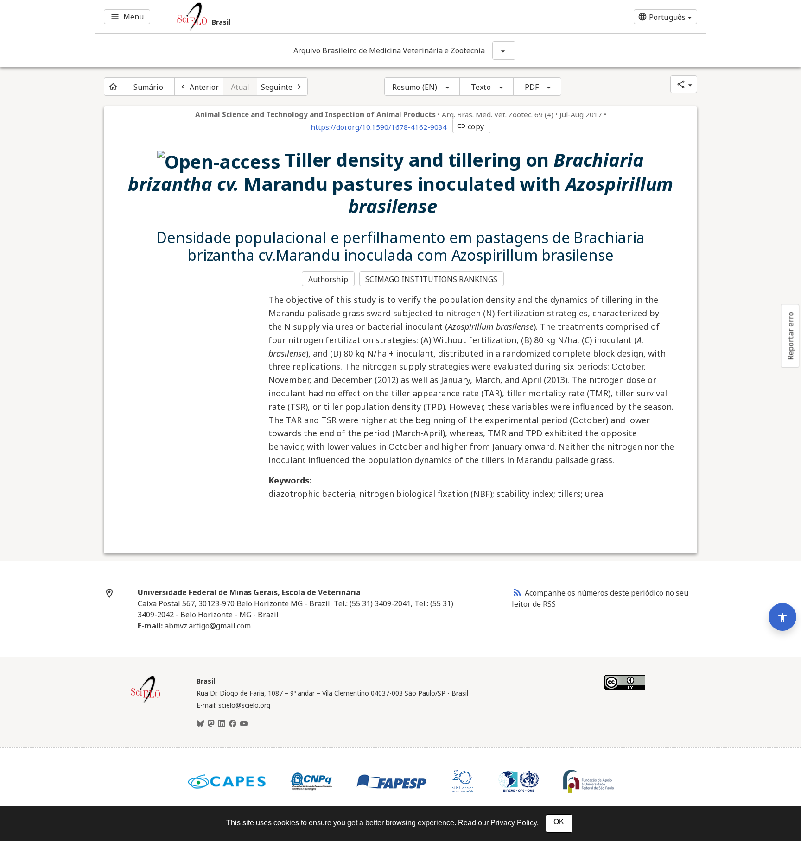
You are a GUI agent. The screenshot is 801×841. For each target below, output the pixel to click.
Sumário (148, 87)
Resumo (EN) (414, 87)
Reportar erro (790, 336)
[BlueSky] (200, 724)
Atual (240, 87)
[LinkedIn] (221, 724)
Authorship (328, 279)
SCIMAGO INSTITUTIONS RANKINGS (431, 279)
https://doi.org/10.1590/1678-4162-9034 (379, 127)
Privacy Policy (513, 823)
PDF (532, 87)
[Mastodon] (211, 724)
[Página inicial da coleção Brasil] (145, 702)
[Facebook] (232, 724)
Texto (481, 87)
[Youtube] (244, 724)
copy (470, 126)
